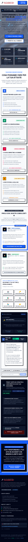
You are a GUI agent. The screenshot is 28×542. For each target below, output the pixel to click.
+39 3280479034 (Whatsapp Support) (10, 508)
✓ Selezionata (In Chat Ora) (14, 246)
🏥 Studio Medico (16, 370)
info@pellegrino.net (7, 507)
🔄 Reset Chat (22, 339)
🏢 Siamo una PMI (6, 370)
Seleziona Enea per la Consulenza (14, 272)
